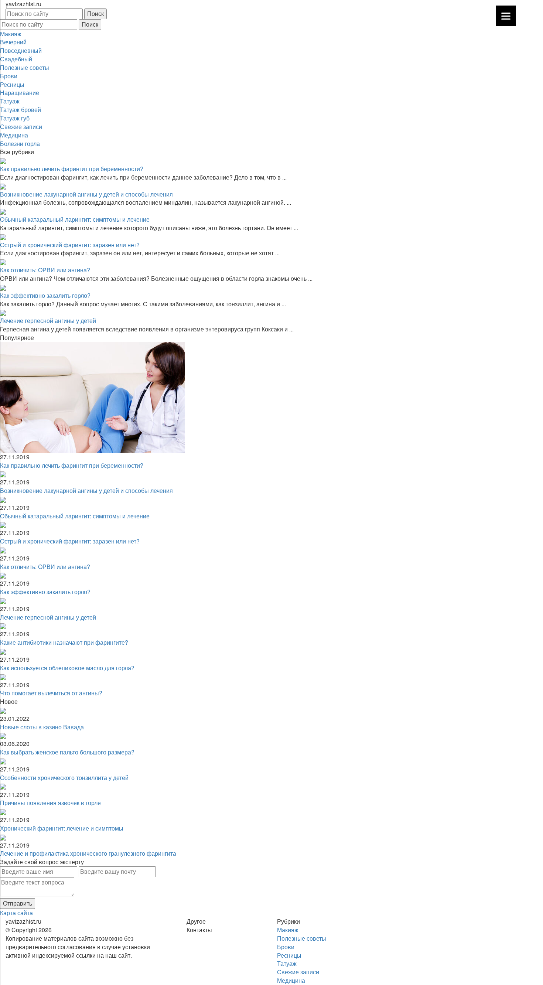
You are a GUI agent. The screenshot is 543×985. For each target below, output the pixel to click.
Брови (8, 76)
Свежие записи (21, 126)
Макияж (10, 34)
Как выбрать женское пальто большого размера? (67, 752)
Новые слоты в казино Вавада (42, 727)
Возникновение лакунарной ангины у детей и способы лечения (86, 194)
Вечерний (13, 42)
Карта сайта (16, 913)
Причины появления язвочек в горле (50, 802)
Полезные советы (24, 67)
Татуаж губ (15, 118)
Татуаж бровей (20, 109)
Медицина (14, 135)
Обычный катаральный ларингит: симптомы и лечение (75, 219)
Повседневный (21, 50)
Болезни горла (20, 143)
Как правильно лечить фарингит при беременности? (71, 168)
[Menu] (506, 16)
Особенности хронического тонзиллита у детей (64, 777)
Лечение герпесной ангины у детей (48, 320)
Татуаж (10, 101)
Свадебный (16, 59)
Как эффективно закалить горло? (45, 295)
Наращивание (19, 92)
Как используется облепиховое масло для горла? (67, 668)
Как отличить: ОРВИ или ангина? (45, 270)
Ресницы (12, 84)
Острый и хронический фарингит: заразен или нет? (70, 245)
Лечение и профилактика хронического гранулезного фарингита (88, 853)
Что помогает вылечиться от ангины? (51, 693)
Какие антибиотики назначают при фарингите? (64, 642)
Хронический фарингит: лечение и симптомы (61, 828)
